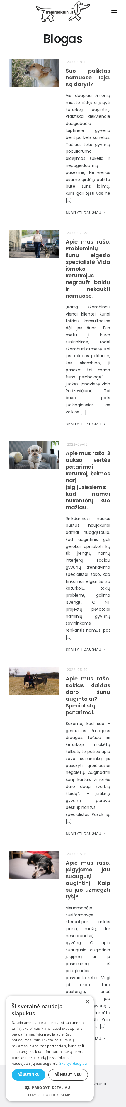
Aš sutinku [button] (29, 1074)
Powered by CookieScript (50, 1095)
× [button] (87, 1002)
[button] (50, 1087)
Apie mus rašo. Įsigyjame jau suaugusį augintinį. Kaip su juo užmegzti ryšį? (88, 879)
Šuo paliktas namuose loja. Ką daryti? (88, 77)
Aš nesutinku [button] (68, 1074)
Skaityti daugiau (84, 212)
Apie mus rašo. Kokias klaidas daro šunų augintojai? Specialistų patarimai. (88, 695)
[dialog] (50, 1048)
